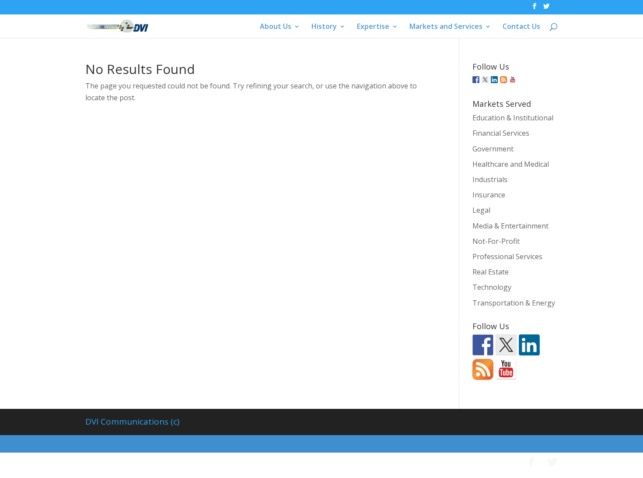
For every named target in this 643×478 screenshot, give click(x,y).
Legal (481, 210)
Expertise (373, 27)
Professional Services (507, 256)
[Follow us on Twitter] (485, 79)
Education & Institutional (512, 118)
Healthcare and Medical (510, 164)
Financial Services (500, 133)
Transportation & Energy (513, 303)
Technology (491, 287)
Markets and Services (445, 27)
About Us (275, 27)
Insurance (488, 195)
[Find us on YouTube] (512, 79)
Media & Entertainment (510, 226)
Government (493, 149)
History (324, 27)
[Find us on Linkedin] (494, 79)
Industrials (489, 179)
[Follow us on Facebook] (475, 79)
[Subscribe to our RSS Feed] (503, 79)
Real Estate (490, 272)
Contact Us (521, 27)
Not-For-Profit (496, 241)
